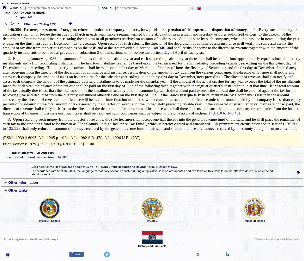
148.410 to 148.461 (225, 113)
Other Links (18, 190)
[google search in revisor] (197, 254)
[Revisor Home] (8, 255)
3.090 (71, 171)
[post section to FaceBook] (76, 256)
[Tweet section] (107, 256)
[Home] (4, 8)
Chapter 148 (24, 17)
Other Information (23, 183)
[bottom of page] (70, 24)
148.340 (158, 48)
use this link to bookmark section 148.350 (37, 157)
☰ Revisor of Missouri (17, 3)
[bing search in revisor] (227, 255)
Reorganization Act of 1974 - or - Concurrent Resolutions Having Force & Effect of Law (116, 166)
